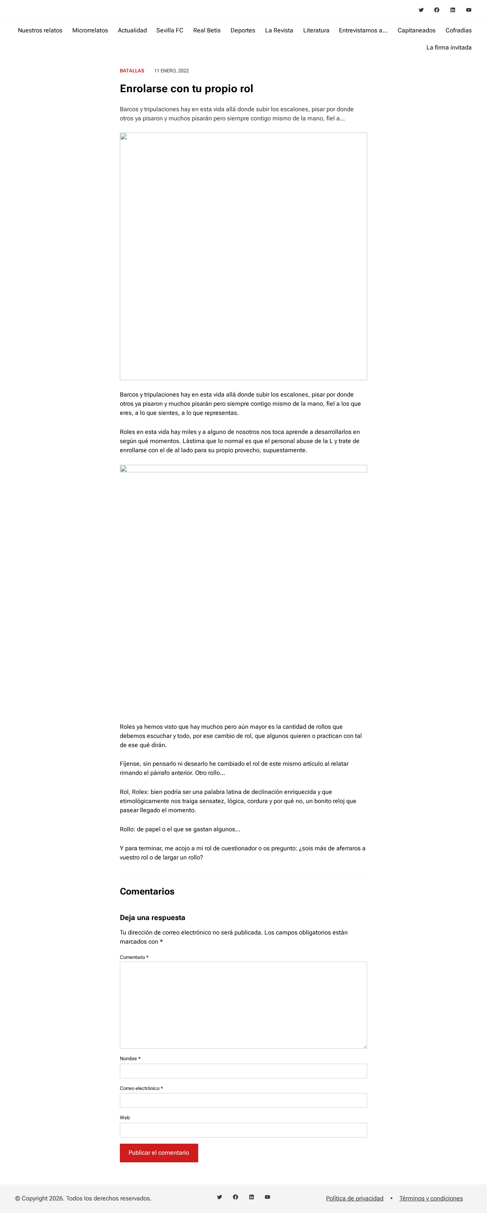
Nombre (130, 1058)
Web (125, 1117)
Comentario (134, 957)
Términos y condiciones (431, 1198)
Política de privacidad (355, 1198)
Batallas (132, 71)
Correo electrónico (141, 1088)
